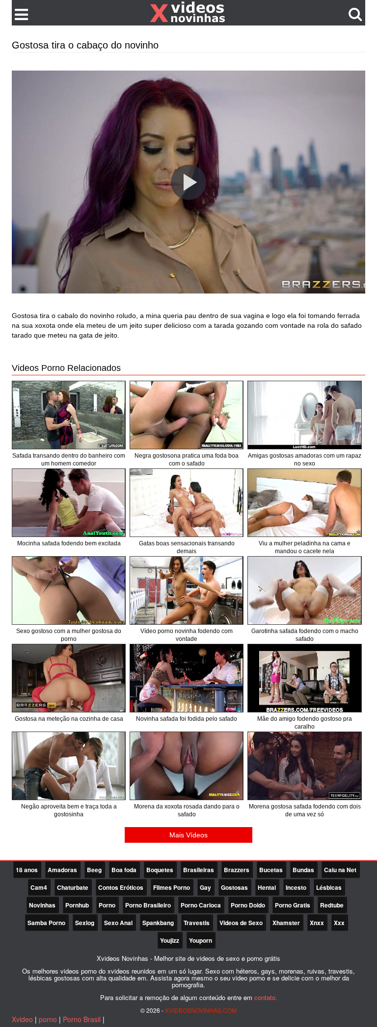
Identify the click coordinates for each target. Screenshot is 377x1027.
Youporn (200, 940)
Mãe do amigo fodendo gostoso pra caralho (304, 722)
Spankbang (158, 922)
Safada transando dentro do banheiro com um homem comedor (68, 459)
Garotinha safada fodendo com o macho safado (304, 635)
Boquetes (159, 869)
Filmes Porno (171, 887)
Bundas (303, 869)
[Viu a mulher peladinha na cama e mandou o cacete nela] (304, 503)
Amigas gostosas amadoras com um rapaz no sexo (304, 459)
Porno (107, 905)
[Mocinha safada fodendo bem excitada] (68, 503)
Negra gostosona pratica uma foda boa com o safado (187, 459)
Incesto (296, 887)
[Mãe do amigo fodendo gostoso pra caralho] (304, 678)
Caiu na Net (340, 869)
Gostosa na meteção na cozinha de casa (69, 718)
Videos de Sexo (241, 922)
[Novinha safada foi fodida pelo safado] (186, 678)
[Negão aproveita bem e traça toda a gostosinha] (68, 766)
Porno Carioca (201, 905)
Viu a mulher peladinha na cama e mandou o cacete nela (304, 547)
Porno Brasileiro (148, 905)
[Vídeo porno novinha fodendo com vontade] (186, 590)
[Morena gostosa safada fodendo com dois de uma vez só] (304, 766)
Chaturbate (72, 887)
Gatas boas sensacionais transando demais (187, 547)
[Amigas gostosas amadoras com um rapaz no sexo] (304, 415)
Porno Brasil (82, 1019)
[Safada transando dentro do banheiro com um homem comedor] (68, 415)
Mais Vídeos (188, 835)
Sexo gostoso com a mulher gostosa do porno (68, 635)
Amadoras (62, 869)
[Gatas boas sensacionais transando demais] (186, 503)
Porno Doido (248, 905)
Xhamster (286, 922)
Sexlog (84, 922)
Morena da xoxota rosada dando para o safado (187, 810)
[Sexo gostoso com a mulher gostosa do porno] (68, 590)
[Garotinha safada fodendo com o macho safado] (304, 590)
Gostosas (234, 887)
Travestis (197, 922)
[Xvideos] (188, 12)
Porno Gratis (292, 905)
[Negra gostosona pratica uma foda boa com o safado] (186, 415)
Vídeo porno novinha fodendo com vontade (186, 635)
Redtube (332, 905)
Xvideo (22, 1019)
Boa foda (123, 869)
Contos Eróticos (120, 887)
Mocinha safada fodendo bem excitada (69, 543)
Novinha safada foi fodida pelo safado (186, 718)
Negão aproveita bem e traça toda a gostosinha (69, 810)
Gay (205, 887)
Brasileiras (198, 869)
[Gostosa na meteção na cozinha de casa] (68, 678)
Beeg (94, 869)
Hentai (267, 887)
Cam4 (38, 887)
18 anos (27, 869)
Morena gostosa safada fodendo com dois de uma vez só (305, 810)
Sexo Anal (118, 922)
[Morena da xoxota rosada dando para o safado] (186, 766)
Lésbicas (329, 887)
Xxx (339, 922)
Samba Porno (46, 922)
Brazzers (236, 869)
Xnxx (317, 922)
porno (48, 1019)
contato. (265, 997)
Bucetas (271, 869)
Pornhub (77, 905)
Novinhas (42, 905)
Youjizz (169, 940)
